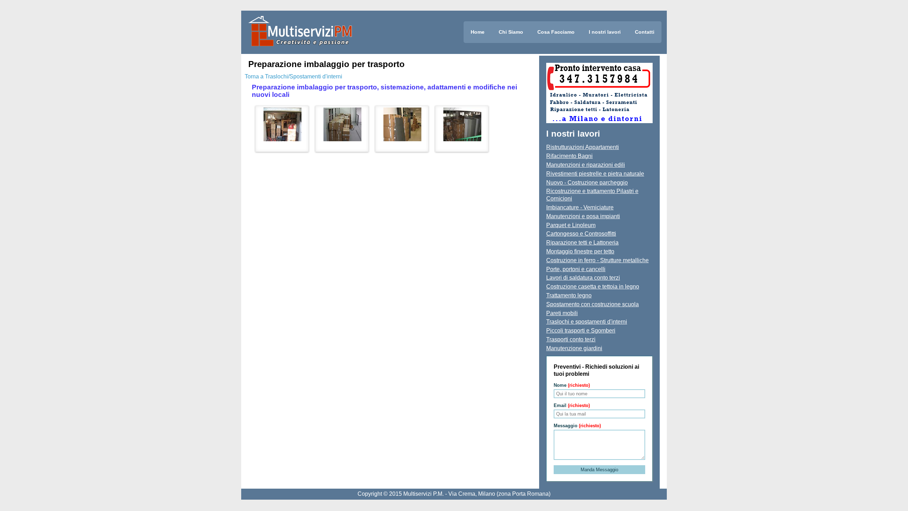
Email (572, 405)
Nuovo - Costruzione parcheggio (587, 183)
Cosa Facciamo (556, 32)
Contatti (644, 32)
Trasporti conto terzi (571, 339)
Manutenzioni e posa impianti (583, 216)
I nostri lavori (605, 32)
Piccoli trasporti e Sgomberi (580, 331)
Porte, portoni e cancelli (575, 269)
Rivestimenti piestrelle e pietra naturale (595, 174)
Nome (572, 385)
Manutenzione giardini (574, 348)
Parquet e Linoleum (571, 225)
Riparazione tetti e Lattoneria (582, 243)
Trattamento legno (569, 295)
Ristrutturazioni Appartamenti (582, 147)
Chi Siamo (511, 32)
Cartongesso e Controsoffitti (581, 234)
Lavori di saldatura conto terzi (583, 278)
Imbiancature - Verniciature (580, 207)
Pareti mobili (562, 313)
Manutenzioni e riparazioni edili (585, 165)
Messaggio (577, 425)
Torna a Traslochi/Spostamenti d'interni (293, 76)
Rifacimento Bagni (569, 156)
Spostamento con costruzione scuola (592, 304)
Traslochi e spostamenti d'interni (586, 322)
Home (478, 32)
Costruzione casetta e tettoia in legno (592, 287)
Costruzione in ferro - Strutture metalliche (597, 260)
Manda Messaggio (599, 469)
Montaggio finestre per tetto (580, 251)
